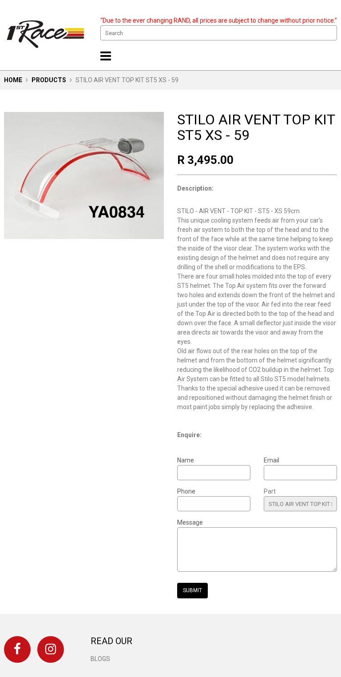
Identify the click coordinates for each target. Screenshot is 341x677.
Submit (192, 590)
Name (185, 460)
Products (49, 80)
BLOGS (100, 658)
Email (271, 460)
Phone (186, 491)
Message (190, 522)
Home (13, 80)
